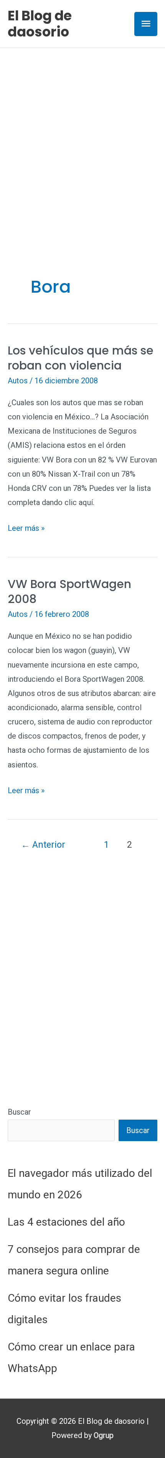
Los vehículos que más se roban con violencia (80, 358)
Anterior (43, 844)
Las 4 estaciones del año (66, 1222)
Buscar (19, 1112)
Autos (18, 380)
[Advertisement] (82, 134)
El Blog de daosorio (40, 23)
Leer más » (26, 529)
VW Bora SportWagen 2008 (69, 591)
